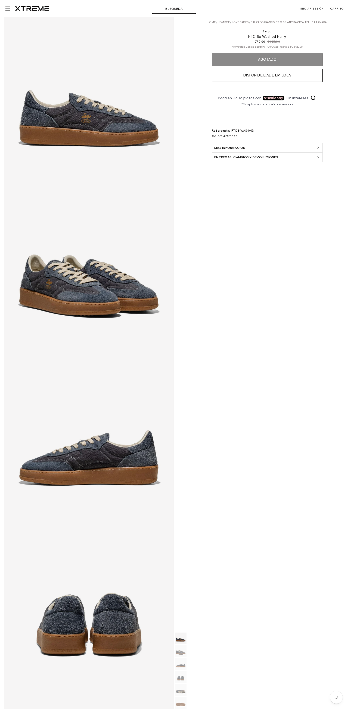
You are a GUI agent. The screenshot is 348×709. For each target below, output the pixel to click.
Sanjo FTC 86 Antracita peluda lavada (296, 22)
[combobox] (174, 9)
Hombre (224, 22)
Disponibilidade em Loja (267, 75)
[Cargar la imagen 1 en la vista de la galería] (181, 639)
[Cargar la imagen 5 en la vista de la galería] (181, 690)
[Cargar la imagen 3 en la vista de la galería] (181, 664)
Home (211, 22)
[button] (7, 8)
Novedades (240, 22)
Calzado (257, 22)
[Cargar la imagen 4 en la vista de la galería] (181, 677)
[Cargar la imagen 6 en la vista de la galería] (181, 703)
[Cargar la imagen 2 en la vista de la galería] (181, 651)
